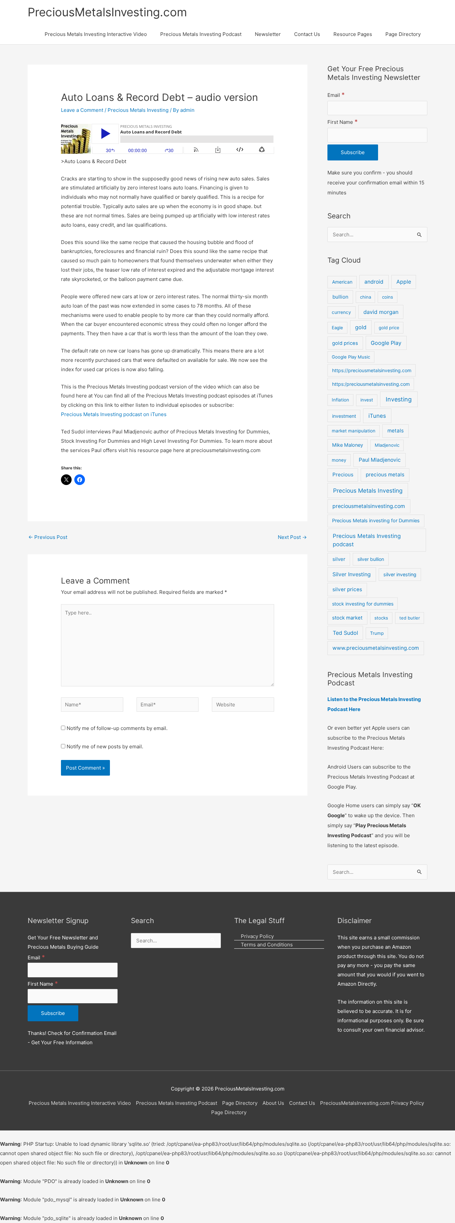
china (365, 297)
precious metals (385, 474)
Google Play (386, 343)
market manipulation (353, 430)
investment (344, 416)
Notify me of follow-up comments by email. (117, 728)
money (339, 460)
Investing (399, 399)
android (373, 282)
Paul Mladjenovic (380, 460)
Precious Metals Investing (138, 110)
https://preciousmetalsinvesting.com (371, 370)
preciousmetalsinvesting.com (368, 506)
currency (341, 312)
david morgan (380, 312)
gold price (389, 327)
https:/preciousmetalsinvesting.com (371, 384)
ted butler (409, 617)
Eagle (337, 327)
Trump (377, 633)
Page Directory (239, 1103)
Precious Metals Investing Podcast (176, 1103)
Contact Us (302, 1103)
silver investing (399, 574)
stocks (381, 617)
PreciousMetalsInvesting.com (107, 12)
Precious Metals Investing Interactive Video (80, 1103)
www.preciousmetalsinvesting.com (375, 648)
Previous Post (47, 537)
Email (336, 95)
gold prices (345, 343)
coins (387, 297)
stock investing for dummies (362, 604)
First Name (342, 122)
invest (366, 399)
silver (338, 559)
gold (360, 327)
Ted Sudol (345, 632)
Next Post (292, 537)
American (342, 282)
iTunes (377, 415)
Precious (342, 474)
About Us (273, 1103)
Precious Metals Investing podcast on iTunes (114, 414)
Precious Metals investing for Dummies (376, 521)
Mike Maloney (347, 445)
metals (395, 430)
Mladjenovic (387, 445)
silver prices (347, 589)
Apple (403, 282)
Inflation (340, 399)
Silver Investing (351, 574)
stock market (347, 617)
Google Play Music (351, 357)
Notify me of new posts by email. (105, 746)
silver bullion (370, 559)
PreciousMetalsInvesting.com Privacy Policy (372, 1103)
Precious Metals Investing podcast (367, 540)
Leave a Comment (82, 110)
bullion (340, 297)
